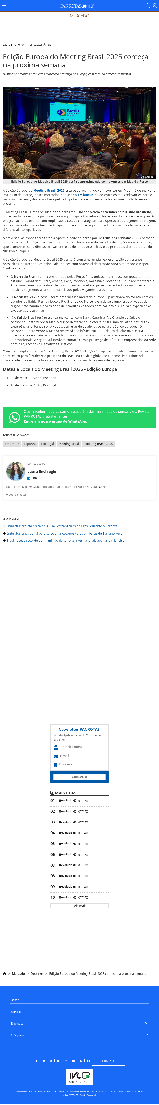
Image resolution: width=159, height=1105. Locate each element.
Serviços (16, 1012)
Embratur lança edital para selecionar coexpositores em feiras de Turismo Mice (64, 533)
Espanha (30, 444)
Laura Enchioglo (13, 44)
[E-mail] (35, 478)
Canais (15, 1000)
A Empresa (17, 1035)
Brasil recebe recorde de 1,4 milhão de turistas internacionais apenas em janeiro (65, 540)
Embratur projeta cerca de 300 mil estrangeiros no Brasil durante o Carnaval (62, 526)
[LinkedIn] (28, 478)
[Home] (4, 973)
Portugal (47, 444)
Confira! (104, 487)
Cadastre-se (79, 777)
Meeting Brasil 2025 (49, 190)
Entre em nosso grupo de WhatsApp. (55, 421)
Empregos (17, 1023)
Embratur (85, 195)
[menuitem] (79, 998)
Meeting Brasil (69, 444)
